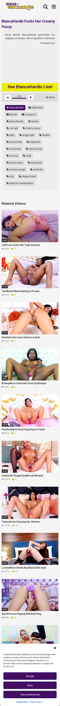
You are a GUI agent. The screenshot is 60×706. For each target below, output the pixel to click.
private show (16, 162)
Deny (30, 685)
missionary (15, 149)
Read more (49, 43)
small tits (38, 169)
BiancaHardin (16, 107)
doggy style (28, 135)
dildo (11, 135)
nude (28, 155)
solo (11, 176)
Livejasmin (30, 114)
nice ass (13, 155)
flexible (46, 135)
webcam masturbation (21, 183)
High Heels (37, 107)
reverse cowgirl (17, 169)
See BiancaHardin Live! (30, 86)
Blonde (13, 114)
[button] (55, 648)
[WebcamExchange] (19, 6)
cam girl (13, 128)
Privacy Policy (36, 702)
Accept (30, 676)
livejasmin (34, 142)
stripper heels (28, 176)
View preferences (30, 694)
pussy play (36, 162)
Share (51, 97)
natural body (35, 149)
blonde (34, 121)
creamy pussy (32, 128)
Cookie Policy (22, 702)
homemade (15, 142)
